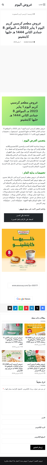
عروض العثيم (38, 461)
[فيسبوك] (42, 308)
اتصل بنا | (16, 461)
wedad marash (28, 42)
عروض (21, 209)
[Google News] (23, 299)
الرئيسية (30, 14)
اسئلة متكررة (8, 461)
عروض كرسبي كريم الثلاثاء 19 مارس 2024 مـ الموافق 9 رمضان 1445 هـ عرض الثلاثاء (35, 340)
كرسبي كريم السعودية (19, 14)
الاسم (43, 418)
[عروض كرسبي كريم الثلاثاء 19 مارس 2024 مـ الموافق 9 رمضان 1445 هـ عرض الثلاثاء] (34, 329)
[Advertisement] (23, 69)
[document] (23, 174)
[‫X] (37, 308)
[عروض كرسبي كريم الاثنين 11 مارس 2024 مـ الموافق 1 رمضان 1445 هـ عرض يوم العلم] (12, 329)
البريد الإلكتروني (40, 427)
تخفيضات (5, 131)
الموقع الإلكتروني (40, 437)
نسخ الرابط (23, 291)
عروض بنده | (24, 461)
